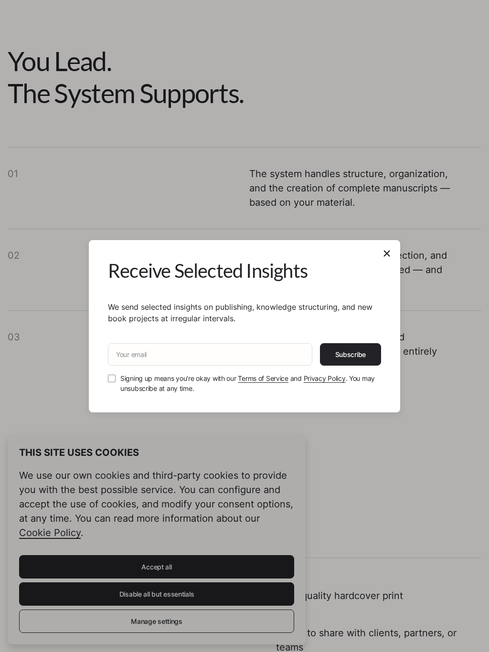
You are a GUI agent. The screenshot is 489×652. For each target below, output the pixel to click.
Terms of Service (263, 378)
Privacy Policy (325, 378)
